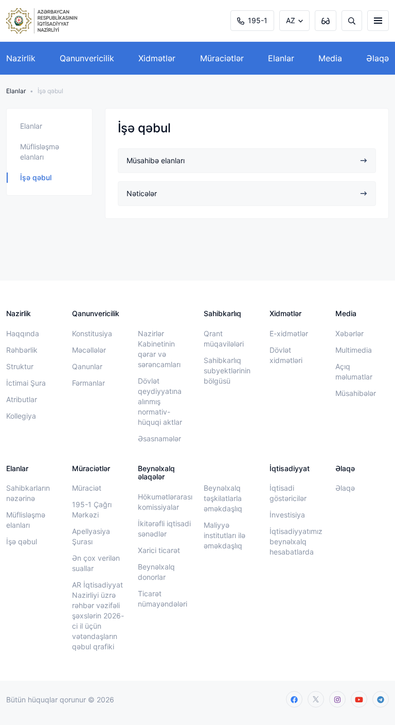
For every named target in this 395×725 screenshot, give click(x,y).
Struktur (19, 366)
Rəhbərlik (22, 350)
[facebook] (294, 699)
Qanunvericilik (87, 58)
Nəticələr (142, 193)
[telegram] (380, 699)
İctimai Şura (26, 382)
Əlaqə (377, 58)
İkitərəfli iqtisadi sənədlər (164, 528)
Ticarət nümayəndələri (162, 598)
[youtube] (359, 699)
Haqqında (22, 333)
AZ (290, 20)
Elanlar (281, 58)
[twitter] (316, 699)
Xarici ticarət (159, 550)
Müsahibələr (355, 393)
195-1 (257, 20)
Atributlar (21, 399)
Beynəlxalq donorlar (156, 571)
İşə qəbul (35, 177)
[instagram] (337, 699)
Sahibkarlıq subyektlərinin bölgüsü (227, 370)
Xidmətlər (156, 58)
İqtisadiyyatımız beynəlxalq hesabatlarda (296, 541)
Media (330, 58)
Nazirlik (20, 58)
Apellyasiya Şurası (91, 536)
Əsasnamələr (159, 438)
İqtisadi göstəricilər (288, 493)
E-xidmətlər (289, 333)
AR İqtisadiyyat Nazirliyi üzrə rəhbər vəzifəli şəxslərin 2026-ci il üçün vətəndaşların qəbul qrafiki (98, 615)
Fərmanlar (88, 382)
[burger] (378, 20)
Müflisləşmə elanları (39, 151)
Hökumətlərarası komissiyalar (165, 501)
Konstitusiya (92, 333)
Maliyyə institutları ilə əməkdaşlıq (224, 535)
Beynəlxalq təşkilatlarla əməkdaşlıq (223, 498)
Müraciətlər (222, 58)
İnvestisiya (287, 514)
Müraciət (86, 488)
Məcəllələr (89, 350)
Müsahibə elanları (156, 160)
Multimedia (353, 350)
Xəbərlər (349, 333)
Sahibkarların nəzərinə (28, 493)
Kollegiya (21, 415)
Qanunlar (87, 366)
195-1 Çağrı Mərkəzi (92, 509)
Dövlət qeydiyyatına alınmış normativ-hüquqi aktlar (160, 401)
